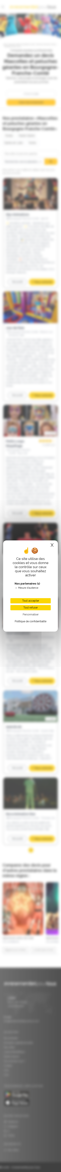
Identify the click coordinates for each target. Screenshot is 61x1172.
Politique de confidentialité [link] (30, 621)
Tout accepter (30, 600)
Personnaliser (31, 614)
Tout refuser (30, 607)
